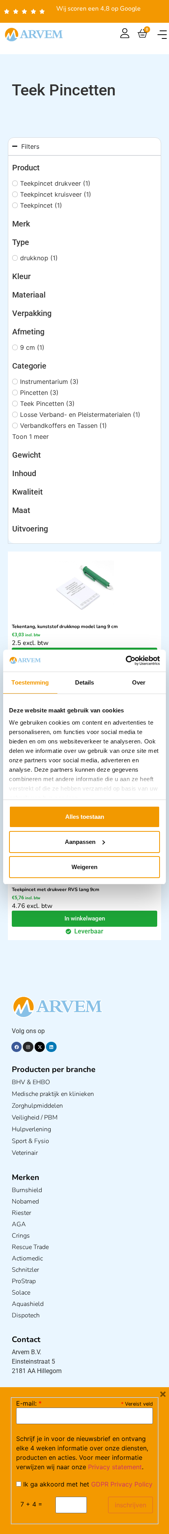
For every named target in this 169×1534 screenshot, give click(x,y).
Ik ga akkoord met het (86, 1484)
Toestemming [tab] (30, 682)
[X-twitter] (40, 1047)
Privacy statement (115, 1467)
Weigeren (84, 867)
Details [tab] (84, 682)
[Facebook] (16, 1047)
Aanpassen (80, 841)
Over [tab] (138, 682)
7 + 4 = (31, 1504)
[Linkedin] (51, 1047)
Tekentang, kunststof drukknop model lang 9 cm (65, 626)
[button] (162, 34)
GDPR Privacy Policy (121, 1484)
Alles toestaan (84, 816)
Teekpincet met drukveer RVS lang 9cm (55, 889)
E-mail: (29, 1403)
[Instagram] (28, 1047)
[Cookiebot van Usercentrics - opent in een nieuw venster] (125, 661)
